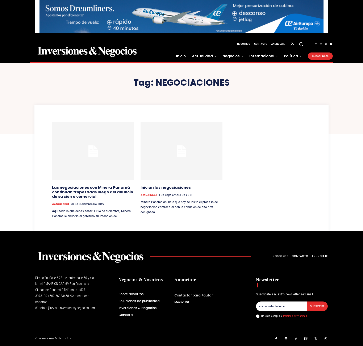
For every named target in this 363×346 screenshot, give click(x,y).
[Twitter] (326, 44)
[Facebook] (315, 44)
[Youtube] (331, 44)
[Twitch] (306, 339)
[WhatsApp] (326, 339)
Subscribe (317, 306)
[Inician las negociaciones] (182, 151)
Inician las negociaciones (166, 187)
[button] (301, 44)
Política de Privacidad (295, 315)
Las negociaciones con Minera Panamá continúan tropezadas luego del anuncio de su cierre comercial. (92, 192)
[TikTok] (296, 339)
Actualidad (60, 204)
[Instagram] (321, 44)
